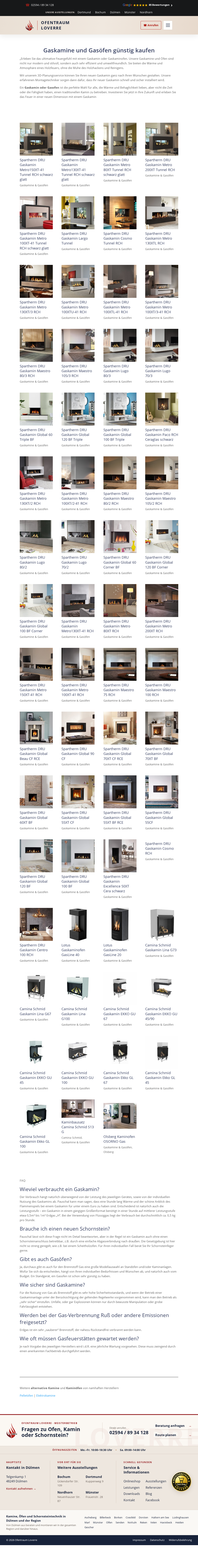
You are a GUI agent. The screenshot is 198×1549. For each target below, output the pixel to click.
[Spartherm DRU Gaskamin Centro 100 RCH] (36, 924)
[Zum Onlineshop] (181, 1481)
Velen (153, 1522)
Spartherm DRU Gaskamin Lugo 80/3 (116, 371)
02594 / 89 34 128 (40, 5)
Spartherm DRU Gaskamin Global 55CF (159, 817)
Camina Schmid (71, 1137)
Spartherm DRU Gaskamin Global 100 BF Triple (117, 434)
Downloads (132, 1494)
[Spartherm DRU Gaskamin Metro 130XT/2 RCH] (36, 472)
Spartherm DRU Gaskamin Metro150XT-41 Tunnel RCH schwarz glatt (36, 170)
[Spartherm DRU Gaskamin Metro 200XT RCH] (161, 600)
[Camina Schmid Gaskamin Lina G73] (161, 924)
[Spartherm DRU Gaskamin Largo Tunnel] (78, 212)
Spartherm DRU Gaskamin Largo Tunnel (74, 238)
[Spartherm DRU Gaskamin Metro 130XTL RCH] (161, 212)
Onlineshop (132, 1481)
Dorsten (143, 1517)
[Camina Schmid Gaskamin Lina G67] (36, 988)
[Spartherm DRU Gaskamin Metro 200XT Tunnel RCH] (161, 139)
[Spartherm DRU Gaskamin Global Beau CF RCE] (36, 728)
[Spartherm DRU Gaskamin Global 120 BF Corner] (161, 536)
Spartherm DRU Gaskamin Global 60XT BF (34, 817)
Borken (118, 1517)
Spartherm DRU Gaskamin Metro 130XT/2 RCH (33, 498)
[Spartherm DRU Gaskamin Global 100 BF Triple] (120, 409)
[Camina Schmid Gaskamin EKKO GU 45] (36, 1052)
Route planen (173, 1435)
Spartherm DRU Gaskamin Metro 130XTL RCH (158, 238)
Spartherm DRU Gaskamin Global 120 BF (34, 881)
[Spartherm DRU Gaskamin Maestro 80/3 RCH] (36, 345)
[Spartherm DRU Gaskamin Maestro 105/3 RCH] (78, 345)
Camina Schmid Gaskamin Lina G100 (74, 1014)
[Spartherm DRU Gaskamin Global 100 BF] (78, 855)
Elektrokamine (45, 1395)
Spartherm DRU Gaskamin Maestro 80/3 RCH (35, 371)
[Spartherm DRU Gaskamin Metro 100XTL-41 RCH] (120, 281)
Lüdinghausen (180, 1517)
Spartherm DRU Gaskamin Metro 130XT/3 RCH (33, 307)
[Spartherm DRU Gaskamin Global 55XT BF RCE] (120, 791)
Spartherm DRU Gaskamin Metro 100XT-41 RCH (74, 690)
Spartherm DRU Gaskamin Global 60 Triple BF (36, 434)
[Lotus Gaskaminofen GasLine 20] (120, 924)
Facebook (153, 1500)
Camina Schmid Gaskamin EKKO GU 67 (119, 1014)
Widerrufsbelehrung (180, 1540)
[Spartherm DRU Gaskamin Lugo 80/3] (120, 345)
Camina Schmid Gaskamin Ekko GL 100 (35, 1141)
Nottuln (132, 1522)
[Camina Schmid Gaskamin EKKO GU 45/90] (161, 988)
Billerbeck (105, 1517)
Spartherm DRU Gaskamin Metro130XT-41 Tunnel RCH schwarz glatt (78, 170)
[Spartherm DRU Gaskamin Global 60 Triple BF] (36, 409)
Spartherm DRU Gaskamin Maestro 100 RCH (160, 690)
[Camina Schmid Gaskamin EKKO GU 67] (120, 988)
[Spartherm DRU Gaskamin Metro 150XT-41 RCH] (36, 664)
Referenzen (154, 1487)
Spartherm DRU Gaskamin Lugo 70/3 (158, 371)
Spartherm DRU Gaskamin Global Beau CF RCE (34, 753)
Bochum (100, 12)
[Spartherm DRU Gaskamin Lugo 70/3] (161, 345)
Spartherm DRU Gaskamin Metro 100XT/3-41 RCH (158, 307)
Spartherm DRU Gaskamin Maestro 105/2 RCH (160, 498)
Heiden (179, 1522)
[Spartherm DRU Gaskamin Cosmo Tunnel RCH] (120, 212)
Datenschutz (157, 1540)
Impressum (139, 1540)
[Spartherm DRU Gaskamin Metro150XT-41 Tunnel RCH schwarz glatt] (36, 139)
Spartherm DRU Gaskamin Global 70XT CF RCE (117, 753)
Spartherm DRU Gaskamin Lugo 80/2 (32, 562)
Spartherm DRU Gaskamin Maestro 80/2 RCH (118, 498)
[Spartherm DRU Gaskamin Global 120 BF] (36, 855)
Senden (120, 1522)
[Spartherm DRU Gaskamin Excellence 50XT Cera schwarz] (120, 855)
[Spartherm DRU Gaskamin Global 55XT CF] (78, 791)
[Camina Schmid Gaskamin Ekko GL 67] (120, 1052)
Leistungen (132, 1487)
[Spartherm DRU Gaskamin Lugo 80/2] (36, 536)
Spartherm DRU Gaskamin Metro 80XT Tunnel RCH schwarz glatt (117, 167)
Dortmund (84, 12)
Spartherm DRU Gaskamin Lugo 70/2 (74, 562)
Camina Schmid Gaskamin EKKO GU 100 (77, 1077)
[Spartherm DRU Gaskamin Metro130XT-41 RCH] (78, 600)
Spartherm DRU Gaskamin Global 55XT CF (75, 817)
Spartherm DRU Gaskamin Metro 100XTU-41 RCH (74, 307)
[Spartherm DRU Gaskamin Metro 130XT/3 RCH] (36, 281)
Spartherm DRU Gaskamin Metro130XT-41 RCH (77, 626)
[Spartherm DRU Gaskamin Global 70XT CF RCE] (120, 728)
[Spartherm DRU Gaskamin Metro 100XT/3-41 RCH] (161, 281)
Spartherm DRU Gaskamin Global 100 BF (75, 881)
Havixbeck (166, 1522)
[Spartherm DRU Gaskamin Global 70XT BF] (161, 728)
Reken (143, 1522)
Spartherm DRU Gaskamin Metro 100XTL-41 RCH (116, 307)
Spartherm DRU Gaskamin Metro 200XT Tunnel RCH (160, 165)
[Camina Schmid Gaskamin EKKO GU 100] (78, 1052)
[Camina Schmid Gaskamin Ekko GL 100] (36, 1115)
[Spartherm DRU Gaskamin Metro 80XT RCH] (120, 600)
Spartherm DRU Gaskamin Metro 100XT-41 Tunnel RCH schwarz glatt (34, 240)
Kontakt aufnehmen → (21, 1488)
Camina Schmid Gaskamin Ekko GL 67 (118, 1077)
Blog (149, 1494)
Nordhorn (146, 12)
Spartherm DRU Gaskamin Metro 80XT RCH (116, 626)
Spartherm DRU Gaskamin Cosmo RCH (159, 848)
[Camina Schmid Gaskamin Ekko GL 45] (161, 1052)
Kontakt (129, 1500)
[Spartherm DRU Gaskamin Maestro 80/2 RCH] (120, 472)
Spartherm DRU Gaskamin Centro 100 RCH (34, 950)
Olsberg (108, 1152)
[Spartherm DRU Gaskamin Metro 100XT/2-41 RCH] (78, 472)
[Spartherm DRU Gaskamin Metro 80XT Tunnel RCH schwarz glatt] (120, 139)
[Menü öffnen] (167, 25)
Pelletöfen (26, 1395)
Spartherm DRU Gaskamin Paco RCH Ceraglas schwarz (161, 434)
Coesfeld (131, 1517)
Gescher (89, 1527)
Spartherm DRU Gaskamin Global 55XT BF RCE (117, 817)
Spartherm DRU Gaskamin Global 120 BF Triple (75, 434)
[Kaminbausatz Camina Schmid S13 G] (78, 1108)
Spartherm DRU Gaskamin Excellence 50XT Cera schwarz (116, 883)
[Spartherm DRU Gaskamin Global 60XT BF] (36, 791)
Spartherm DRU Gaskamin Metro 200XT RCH (158, 626)
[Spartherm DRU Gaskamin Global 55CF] (161, 791)
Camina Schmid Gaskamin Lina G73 (161, 947)
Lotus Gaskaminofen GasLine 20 (115, 950)
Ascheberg (90, 1517)
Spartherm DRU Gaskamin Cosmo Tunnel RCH (117, 238)
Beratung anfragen (173, 1426)
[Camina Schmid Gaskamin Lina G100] (78, 988)
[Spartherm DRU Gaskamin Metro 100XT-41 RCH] (78, 664)
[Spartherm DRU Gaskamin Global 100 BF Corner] (36, 600)
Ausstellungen (156, 1481)
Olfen (109, 1522)
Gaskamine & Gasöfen (34, 185)
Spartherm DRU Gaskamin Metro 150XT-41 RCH (33, 690)
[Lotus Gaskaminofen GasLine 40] (78, 924)
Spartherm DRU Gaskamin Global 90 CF (77, 753)
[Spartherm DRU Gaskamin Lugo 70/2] (78, 536)
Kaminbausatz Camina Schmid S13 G (77, 1127)
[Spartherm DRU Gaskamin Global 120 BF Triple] (78, 409)
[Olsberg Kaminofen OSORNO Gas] (120, 1115)
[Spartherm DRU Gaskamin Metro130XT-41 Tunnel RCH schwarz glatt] (78, 139)
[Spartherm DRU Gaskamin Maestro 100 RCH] (161, 664)
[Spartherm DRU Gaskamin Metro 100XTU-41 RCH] (78, 281)
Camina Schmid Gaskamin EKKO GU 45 (36, 1077)
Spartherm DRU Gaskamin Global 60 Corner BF (119, 562)
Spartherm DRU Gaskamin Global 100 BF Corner (34, 626)
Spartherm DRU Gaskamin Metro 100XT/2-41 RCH (74, 498)
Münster (130, 12)
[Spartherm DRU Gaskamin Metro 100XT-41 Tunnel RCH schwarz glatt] (36, 212)
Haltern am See (160, 1517)
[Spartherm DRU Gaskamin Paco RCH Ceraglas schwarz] (161, 409)
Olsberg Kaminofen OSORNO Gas (119, 1139)
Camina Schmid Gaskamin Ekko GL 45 (160, 1077)
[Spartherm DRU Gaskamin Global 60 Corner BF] (120, 536)
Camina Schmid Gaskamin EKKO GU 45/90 (161, 1014)
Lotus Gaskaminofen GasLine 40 (73, 950)
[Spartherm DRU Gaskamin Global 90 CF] (78, 728)
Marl (87, 1522)
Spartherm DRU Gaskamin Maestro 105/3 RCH (76, 371)
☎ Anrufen (150, 25)
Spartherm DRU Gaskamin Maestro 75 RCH (118, 690)
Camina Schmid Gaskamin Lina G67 (35, 1011)
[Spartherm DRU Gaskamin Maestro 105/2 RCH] (161, 472)
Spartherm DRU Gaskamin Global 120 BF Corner (159, 562)
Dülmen (115, 12)
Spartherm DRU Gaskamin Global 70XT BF (159, 753)
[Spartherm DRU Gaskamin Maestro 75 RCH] (120, 664)
